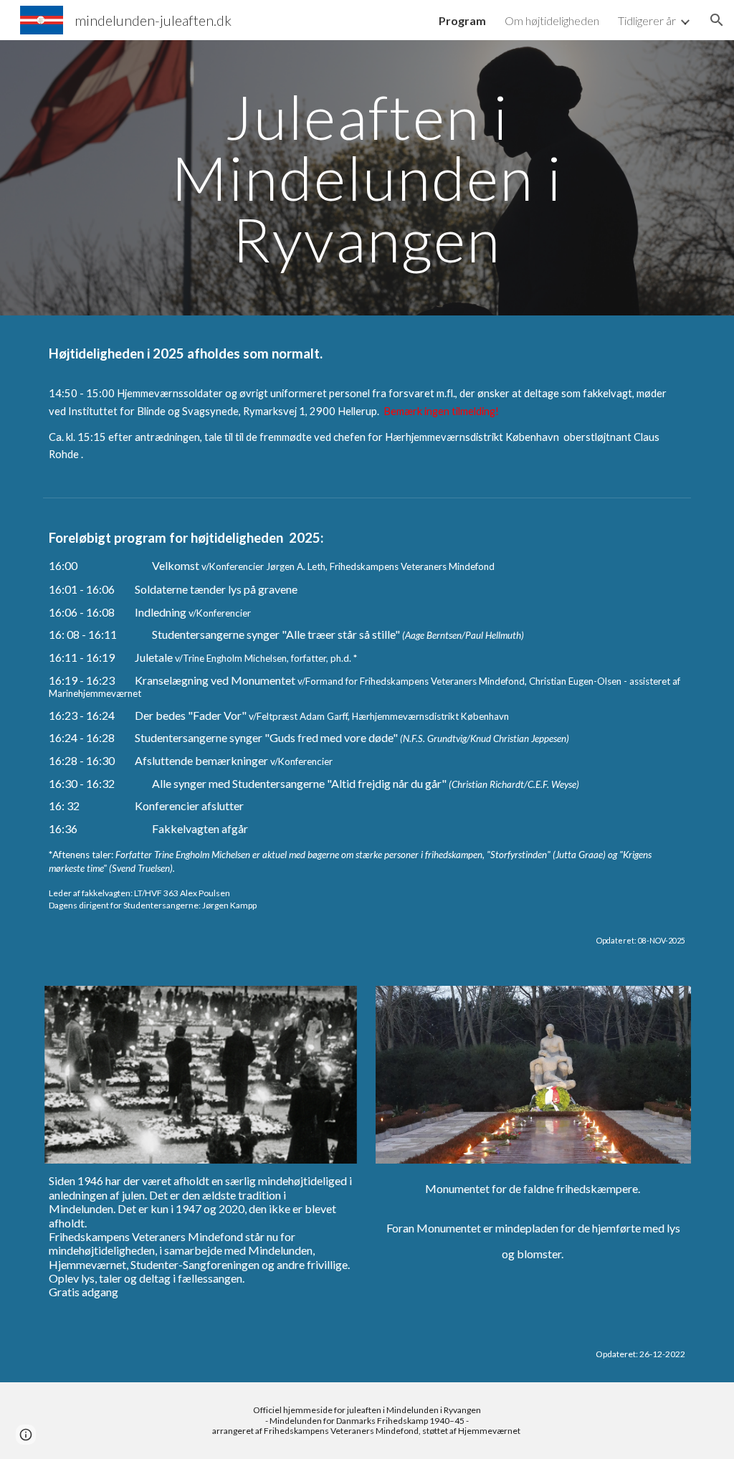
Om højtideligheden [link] (552, 20)
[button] (717, 20)
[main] (366, 177)
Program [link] (462, 20)
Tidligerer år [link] (647, 20)
